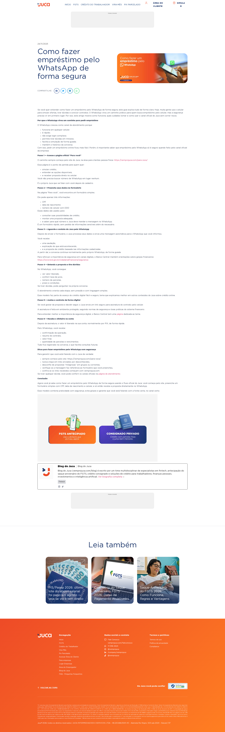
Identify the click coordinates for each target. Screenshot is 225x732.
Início (68, 5)
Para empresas (65, 660)
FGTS (76, 5)
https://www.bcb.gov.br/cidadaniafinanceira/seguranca (63, 260)
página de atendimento (109, 374)
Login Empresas (65, 664)
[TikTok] (62, 486)
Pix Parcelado (132, 5)
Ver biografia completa (110, 477)
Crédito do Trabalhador (95, 5)
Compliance (154, 646)
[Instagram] (59, 486)
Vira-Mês (117, 5)
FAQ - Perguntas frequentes (70, 674)
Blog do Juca (64, 671)
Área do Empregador (67, 667)
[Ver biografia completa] (123, 476)
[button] (56, 90)
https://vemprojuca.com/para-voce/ (131, 160)
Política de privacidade (159, 643)
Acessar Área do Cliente (69, 657)
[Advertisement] (112, 20)
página (120, 314)
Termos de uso (156, 640)
